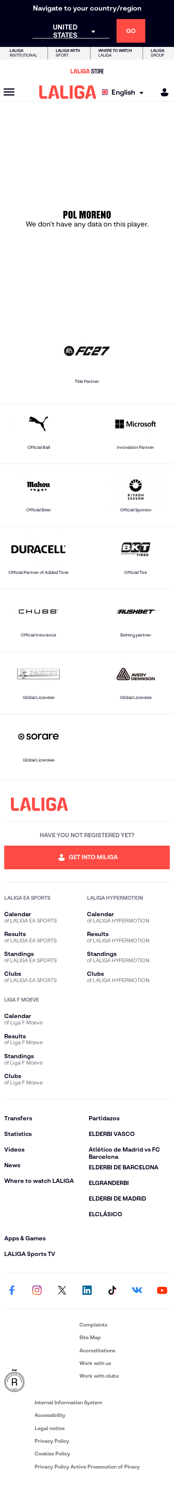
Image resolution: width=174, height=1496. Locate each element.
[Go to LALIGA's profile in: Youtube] (162, 1291)
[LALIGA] (67, 92)
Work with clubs (99, 1376)
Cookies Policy (52, 1453)
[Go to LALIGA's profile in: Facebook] (11, 1291)
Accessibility (50, 1415)
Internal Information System (68, 1402)
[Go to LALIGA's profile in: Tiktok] (112, 1291)
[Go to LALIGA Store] (87, 71)
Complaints (93, 1324)
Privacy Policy (52, 1441)
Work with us (95, 1363)
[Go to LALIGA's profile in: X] (62, 1291)
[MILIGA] (162, 92)
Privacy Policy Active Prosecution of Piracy (87, 1466)
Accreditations (97, 1350)
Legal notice (50, 1428)
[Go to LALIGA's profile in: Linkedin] (87, 1291)
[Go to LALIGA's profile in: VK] (137, 1291)
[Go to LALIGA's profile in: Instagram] (36, 1291)
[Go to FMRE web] (40, 1381)
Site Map (90, 1337)
